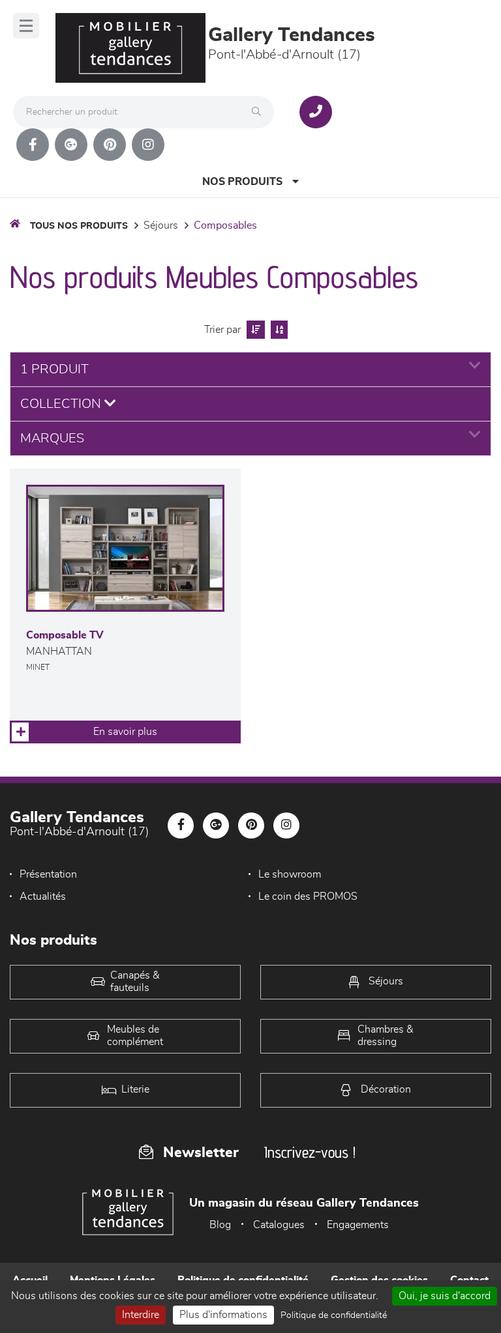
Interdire (140, 1315)
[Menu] (26, 25)
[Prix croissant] (254, 330)
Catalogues (279, 1225)
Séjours (161, 225)
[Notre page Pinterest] (109, 144)
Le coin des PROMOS (307, 896)
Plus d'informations (223, 1315)
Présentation (48, 874)
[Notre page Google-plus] (71, 144)
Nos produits (242, 182)
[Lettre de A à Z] (277, 330)
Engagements (358, 1225)
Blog (220, 1225)
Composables (225, 225)
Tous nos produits (79, 226)
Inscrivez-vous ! (310, 1152)
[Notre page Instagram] (148, 144)
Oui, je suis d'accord (445, 1296)
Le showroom (289, 874)
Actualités (43, 896)
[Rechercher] (259, 112)
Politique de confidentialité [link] (334, 1315)
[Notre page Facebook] (32, 144)
